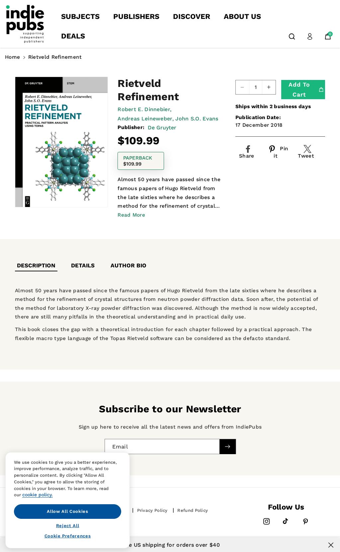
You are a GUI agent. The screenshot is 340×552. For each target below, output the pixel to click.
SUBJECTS (80, 16)
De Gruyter (162, 127)
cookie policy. (37, 494)
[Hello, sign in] (309, 36)
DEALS (73, 36)
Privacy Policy (152, 510)
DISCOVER (191, 16)
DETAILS (83, 265)
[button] (292, 36)
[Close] (331, 545)
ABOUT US (242, 16)
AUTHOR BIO (128, 265)
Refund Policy (192, 510)
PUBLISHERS (136, 16)
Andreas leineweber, (146, 118)
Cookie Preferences (67, 535)
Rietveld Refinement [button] (55, 57)
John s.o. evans (196, 118)
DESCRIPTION (36, 265)
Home (12, 57)
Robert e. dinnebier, (144, 109)
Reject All (67, 525)
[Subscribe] (227, 446)
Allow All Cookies (67, 511)
